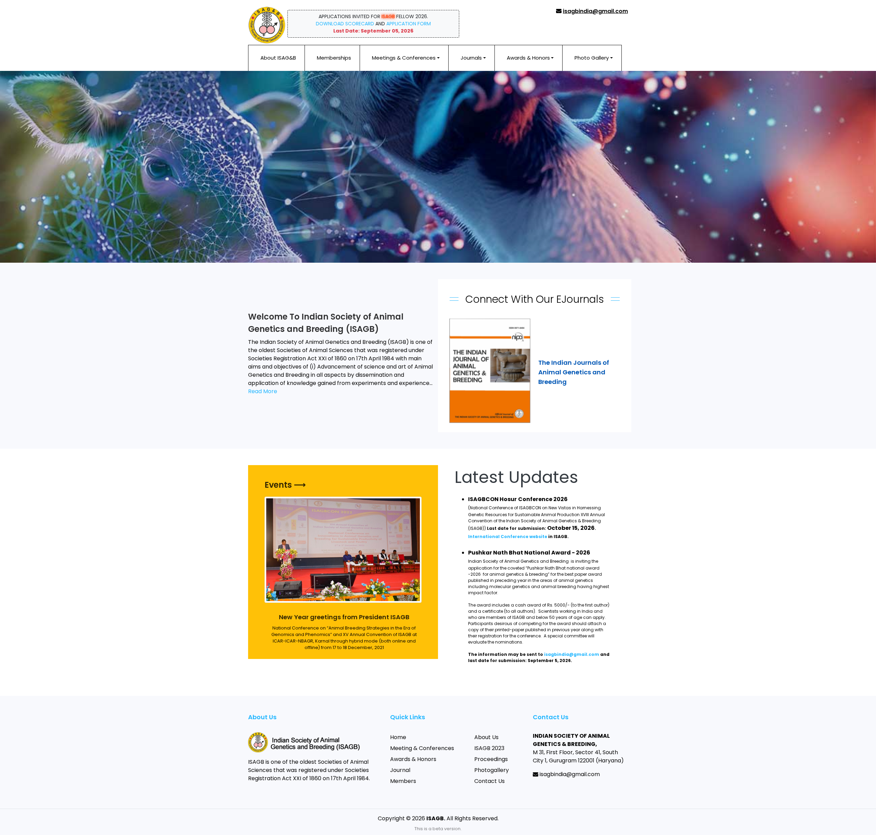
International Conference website (507, 536)
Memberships (334, 57)
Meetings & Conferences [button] (404, 57)
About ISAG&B (278, 57)
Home (398, 737)
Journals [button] (471, 57)
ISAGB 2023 (489, 748)
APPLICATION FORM (408, 23)
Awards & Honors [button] (528, 57)
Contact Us (489, 781)
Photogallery (491, 770)
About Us (486, 737)
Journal (400, 770)
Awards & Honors (413, 759)
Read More (262, 391)
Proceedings (491, 759)
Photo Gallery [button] (592, 57)
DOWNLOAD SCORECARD (345, 23)
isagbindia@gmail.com (571, 654)
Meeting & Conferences (422, 748)
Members (403, 781)
